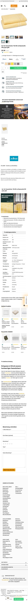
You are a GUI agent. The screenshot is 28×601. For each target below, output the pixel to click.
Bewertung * (6, 441)
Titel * (4, 447)
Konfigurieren (8, 599)
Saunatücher (8, 373)
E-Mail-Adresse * (7, 429)
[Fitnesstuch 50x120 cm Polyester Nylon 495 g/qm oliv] (6, 338)
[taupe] (18, 63)
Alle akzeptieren (18, 599)
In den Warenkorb (18, 68)
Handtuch (8, 377)
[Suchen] (5, 5)
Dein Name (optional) (8, 435)
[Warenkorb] (26, 5)
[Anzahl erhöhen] (8, 68)
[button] (26, 300)
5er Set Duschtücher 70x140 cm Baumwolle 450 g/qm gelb (4, 139)
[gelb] (12, 63)
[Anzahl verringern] (2, 68)
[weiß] (21, 63)
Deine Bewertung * (7, 453)
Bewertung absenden (9, 470)
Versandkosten (5, 580)
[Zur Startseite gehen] (14, 5)
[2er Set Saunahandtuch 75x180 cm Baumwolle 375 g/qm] (15, 312)
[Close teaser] (24, 305)
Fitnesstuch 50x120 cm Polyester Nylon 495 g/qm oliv (6, 348)
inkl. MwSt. (7, 50)
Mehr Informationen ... (19, 596)
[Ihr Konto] (23, 5)
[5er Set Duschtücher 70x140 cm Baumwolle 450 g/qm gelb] (5, 129)
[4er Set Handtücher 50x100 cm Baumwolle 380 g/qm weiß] (15, 338)
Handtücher (21, 393)
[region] (14, 27)
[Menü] (1, 5)
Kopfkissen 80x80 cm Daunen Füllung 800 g (6, 322)
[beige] (6, 63)
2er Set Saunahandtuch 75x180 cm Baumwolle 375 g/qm (14, 322)
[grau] (15, 63)
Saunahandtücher (7, 381)
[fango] (9, 63)
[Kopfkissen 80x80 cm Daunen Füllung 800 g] (6, 312)
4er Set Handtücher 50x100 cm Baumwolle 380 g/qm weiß (15, 348)
